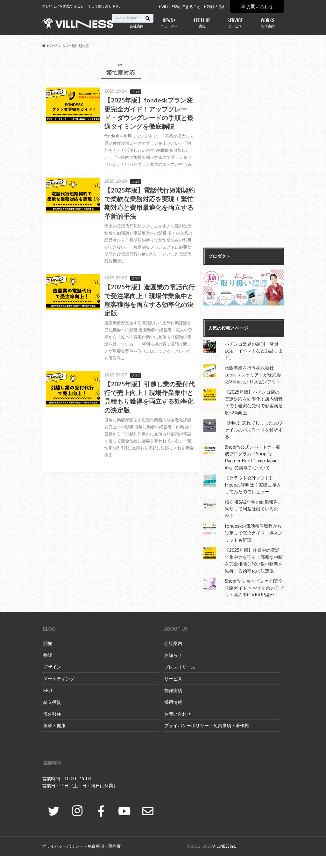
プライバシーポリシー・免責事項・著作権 (206, 725)
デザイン (52, 667)
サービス (235, 22)
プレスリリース (179, 667)
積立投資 (52, 702)
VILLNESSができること (181, 6)
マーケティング (58, 678)
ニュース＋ (169, 22)
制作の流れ (216, 6)
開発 (47, 643)
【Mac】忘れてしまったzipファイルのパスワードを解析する (254, 429)
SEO (47, 690)
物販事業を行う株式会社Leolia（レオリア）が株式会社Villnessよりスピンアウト (253, 374)
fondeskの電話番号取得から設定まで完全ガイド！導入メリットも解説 (254, 532)
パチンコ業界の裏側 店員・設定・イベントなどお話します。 (254, 350)
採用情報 (173, 702)
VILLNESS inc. (224, 846)
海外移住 (52, 714)
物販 (47, 655)
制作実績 (268, 22)
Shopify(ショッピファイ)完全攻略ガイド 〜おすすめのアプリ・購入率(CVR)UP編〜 (254, 587)
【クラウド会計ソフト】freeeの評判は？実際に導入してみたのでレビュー (253, 484)
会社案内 (136, 22)
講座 (202, 22)
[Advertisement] (243, 152)
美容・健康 (54, 725)
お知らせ (173, 655)
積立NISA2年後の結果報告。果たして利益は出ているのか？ (253, 508)
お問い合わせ (259, 6)
